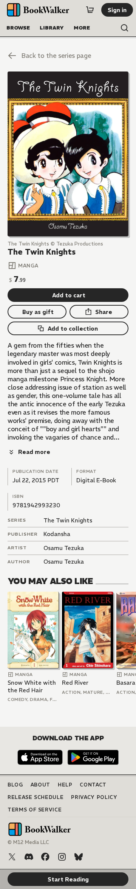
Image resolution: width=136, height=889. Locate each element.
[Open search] (124, 28)
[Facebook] (45, 856)
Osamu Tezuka (63, 548)
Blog (15, 784)
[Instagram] (61, 856)
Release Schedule (35, 797)
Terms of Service (35, 809)
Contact (93, 784)
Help (65, 784)
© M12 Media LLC (28, 842)
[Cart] (90, 10)
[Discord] (28, 856)
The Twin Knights (67, 520)
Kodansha (56, 534)
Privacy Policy (94, 797)
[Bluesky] (78, 856)
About (40, 784)
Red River (75, 682)
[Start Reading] (68, 153)
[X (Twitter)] (12, 856)
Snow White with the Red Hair (32, 686)
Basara (125, 682)
